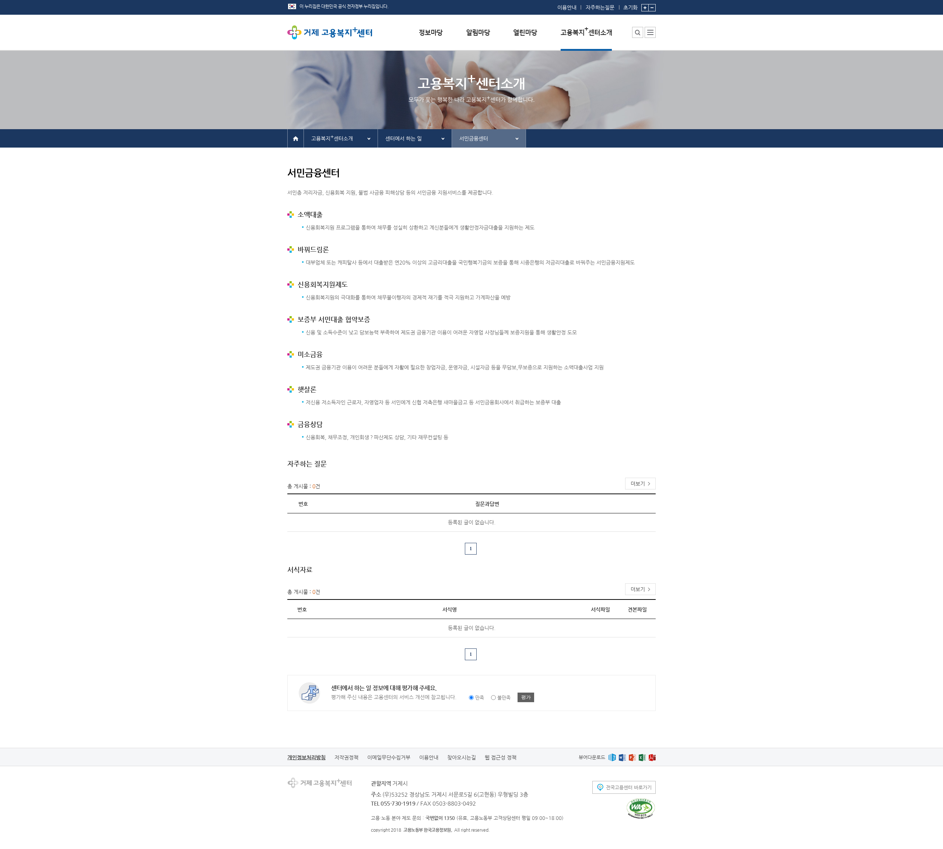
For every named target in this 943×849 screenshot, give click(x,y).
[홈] (296, 138)
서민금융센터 (473, 138)
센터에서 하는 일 (403, 138)
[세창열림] (641, 808)
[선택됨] (586, 38)
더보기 (638, 484)
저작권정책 (346, 757)
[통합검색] (637, 32)
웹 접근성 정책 (500, 757)
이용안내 (566, 7)
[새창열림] (612, 757)
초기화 (630, 7)
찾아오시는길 (461, 757)
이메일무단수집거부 (388, 757)
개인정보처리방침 (306, 757)
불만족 (504, 697)
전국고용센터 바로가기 (629, 787)
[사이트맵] (650, 32)
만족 (479, 697)
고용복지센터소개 (332, 137)
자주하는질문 (600, 7)
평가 (526, 697)
